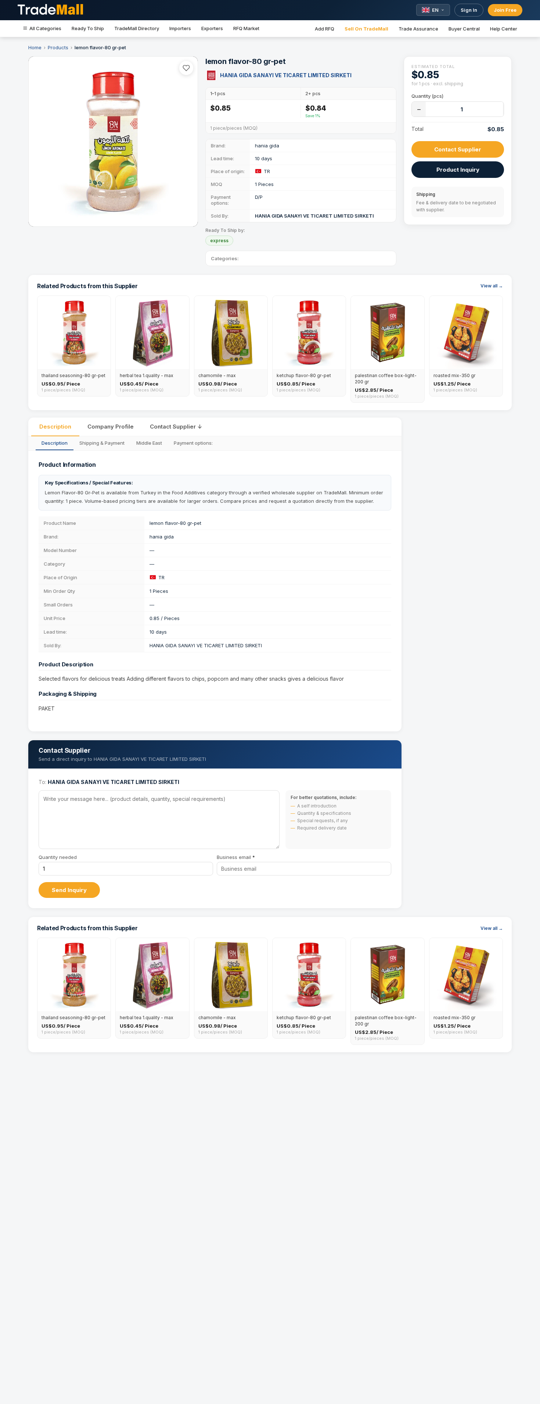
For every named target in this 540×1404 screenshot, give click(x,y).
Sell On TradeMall (366, 29)
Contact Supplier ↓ (176, 426)
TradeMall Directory (136, 28)
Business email (236, 857)
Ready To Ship (88, 28)
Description (55, 426)
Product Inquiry (457, 169)
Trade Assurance (418, 29)
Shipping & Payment (102, 443)
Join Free (505, 10)
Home (35, 47)
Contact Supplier (457, 149)
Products (58, 47)
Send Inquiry (69, 890)
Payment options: (193, 443)
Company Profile (110, 426)
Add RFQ (324, 29)
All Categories (45, 28)
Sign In (469, 10)
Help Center (503, 29)
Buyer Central (464, 29)
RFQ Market (246, 28)
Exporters (212, 28)
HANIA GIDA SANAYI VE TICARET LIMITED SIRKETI (286, 75)
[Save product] (186, 68)
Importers (180, 28)
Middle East (149, 443)
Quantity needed (58, 857)
